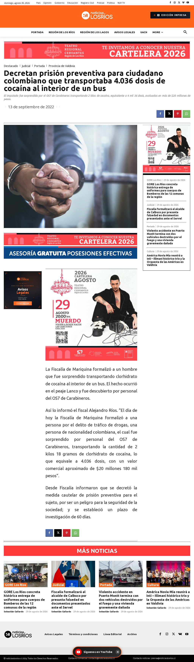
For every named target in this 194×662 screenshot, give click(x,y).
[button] (185, 32)
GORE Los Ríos (154, 180)
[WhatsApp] (186, 114)
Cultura (150, 251)
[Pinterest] (177, 114)
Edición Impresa (174, 15)
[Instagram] (175, 3)
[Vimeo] (183, 3)
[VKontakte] (180, 634)
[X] (179, 3)
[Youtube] (187, 3)
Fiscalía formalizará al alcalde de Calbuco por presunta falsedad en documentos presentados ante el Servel (166, 214)
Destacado (11, 65)
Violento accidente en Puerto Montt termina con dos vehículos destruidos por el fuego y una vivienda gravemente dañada (166, 237)
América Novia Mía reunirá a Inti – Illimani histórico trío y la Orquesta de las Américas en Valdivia (166, 260)
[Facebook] (170, 3)
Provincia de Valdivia (61, 65)
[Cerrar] (117, 652)
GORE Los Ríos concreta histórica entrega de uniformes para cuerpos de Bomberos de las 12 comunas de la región (165, 190)
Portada (39, 65)
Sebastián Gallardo (13, 611)
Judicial (26, 65)
